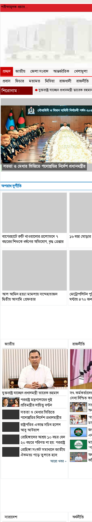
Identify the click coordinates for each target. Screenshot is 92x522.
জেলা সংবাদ (39, 71)
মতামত (34, 81)
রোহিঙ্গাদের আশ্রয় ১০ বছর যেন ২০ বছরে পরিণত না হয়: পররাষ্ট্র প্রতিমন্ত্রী (33, 442)
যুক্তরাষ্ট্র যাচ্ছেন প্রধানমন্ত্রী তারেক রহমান (30, 393)
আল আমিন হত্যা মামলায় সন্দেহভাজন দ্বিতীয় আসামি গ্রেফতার (29, 297)
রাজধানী (65, 81)
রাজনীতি (82, 81)
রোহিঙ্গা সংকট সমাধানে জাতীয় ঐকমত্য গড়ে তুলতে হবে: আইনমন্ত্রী (33, 455)
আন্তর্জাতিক (61, 71)
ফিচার (19, 81)
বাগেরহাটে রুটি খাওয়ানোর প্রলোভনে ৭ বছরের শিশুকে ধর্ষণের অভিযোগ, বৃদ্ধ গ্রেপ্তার (33, 239)
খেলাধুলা (80, 71)
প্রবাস (7, 81)
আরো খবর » (58, 461)
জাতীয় (20, 71)
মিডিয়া (49, 81)
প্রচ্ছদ (7, 71)
